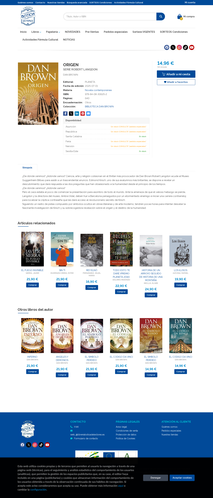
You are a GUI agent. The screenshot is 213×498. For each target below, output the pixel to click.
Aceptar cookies (182, 477)
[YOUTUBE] (191, 47)
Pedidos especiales (171, 430)
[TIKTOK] (185, 47)
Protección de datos (126, 434)
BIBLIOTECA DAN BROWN (99, 106)
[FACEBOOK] (166, 47)
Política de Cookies (125, 438)
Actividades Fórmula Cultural (128, 2)
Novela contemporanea (98, 90)
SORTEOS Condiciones (100, 2)
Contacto (40, 2)
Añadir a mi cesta (178, 74)
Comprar (32, 285)
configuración (38, 489)
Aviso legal (121, 427)
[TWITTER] (173, 47)
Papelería (52, 31)
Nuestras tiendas (56, 2)
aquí (120, 485)
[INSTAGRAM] (179, 47)
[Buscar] (160, 16)
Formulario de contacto (86, 438)
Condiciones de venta (127, 430)
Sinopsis (27, 167)
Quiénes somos (25, 2)
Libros (35, 31)
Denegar (156, 477)
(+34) (76, 427)
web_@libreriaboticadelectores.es (87, 434)
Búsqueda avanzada (77, 2)
